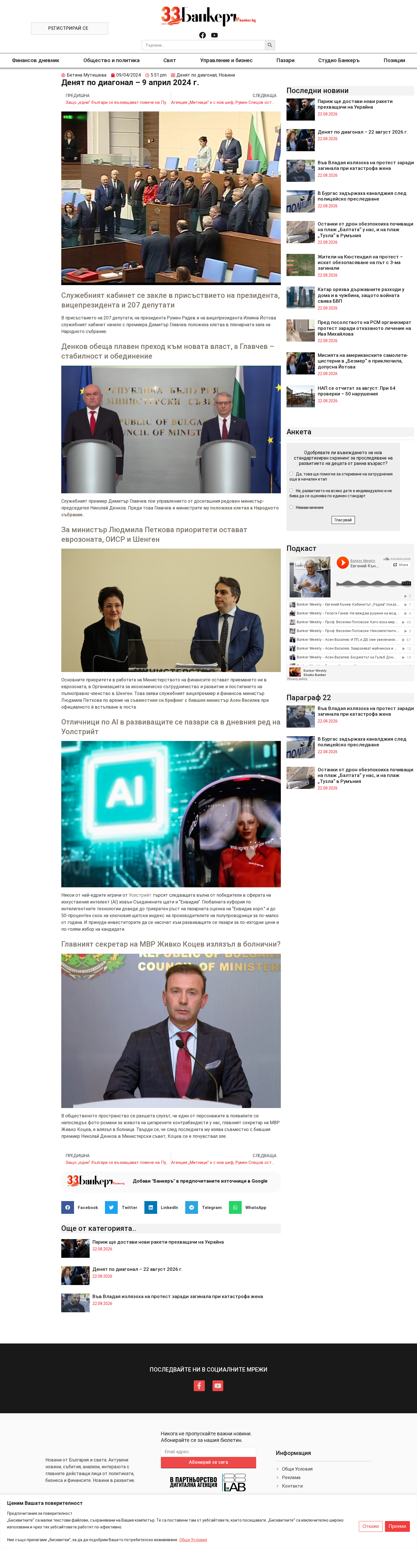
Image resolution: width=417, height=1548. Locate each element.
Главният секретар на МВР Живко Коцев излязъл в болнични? (171, 944)
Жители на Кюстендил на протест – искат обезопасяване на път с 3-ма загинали (360, 262)
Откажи (371, 1526)
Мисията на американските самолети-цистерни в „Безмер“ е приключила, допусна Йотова (363, 361)
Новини (227, 75)
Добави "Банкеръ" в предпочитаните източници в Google (200, 1181)
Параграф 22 (309, 697)
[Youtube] (214, 35)
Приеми (397, 1526)
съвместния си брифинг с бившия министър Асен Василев (194, 700)
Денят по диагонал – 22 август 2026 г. (137, 1269)
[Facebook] (202, 35)
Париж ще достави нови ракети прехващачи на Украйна (158, 1242)
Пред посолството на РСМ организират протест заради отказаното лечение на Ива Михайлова (364, 328)
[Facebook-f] (199, 1385)
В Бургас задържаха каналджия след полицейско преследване (362, 196)
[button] (81, 1207)
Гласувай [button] (343, 520)
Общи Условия (193, 1540)
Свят (169, 60)
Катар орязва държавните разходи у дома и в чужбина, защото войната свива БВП (361, 295)
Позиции (394, 60)
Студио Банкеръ (339, 60)
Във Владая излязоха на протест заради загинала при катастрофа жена (177, 1296)
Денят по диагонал (196, 75)
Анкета (299, 431)
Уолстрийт (140, 895)
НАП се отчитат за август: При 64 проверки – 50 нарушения (356, 391)
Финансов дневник (35, 60)
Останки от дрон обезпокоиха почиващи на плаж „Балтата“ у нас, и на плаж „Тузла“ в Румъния (365, 229)
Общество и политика (111, 60)
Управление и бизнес (226, 60)
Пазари (285, 60)
